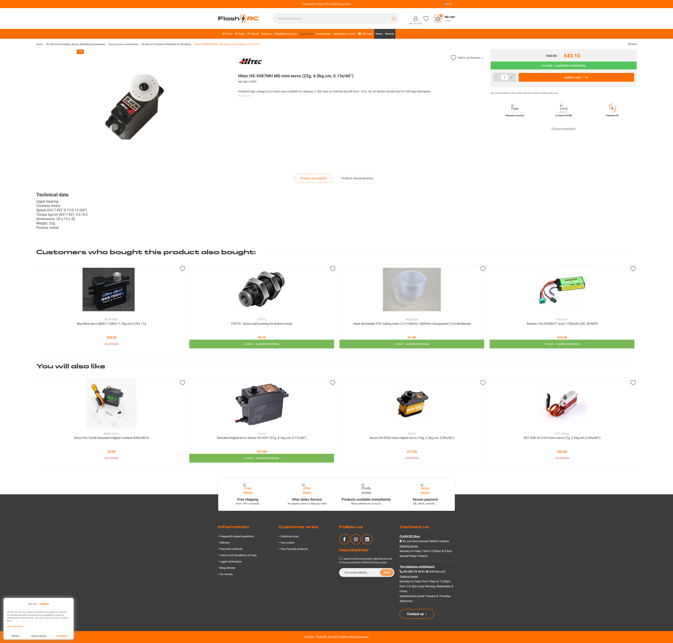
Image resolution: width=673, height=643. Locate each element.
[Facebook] (344, 539)
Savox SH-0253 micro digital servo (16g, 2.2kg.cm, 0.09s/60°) (411, 438)
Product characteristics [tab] (357, 178)
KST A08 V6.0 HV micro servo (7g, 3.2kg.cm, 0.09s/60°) (562, 438)
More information (15, 626)
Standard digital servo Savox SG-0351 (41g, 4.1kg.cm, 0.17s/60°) (262, 438)
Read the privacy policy (374, 562)
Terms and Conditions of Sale (238, 555)
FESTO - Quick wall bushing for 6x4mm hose (261, 323)
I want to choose (38, 636)
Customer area (289, 536)
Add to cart (573, 77)
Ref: (240, 81)
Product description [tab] (313, 178)
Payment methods (231, 549)
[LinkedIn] (367, 539)
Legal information (231, 561)
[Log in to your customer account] (415, 18)
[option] (111, 309)
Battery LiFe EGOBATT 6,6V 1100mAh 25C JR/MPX (562, 323)
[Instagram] (356, 539)
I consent (62, 636)
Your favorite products (294, 549)
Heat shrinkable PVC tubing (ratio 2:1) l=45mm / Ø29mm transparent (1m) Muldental (412, 323)
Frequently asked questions (237, 536)
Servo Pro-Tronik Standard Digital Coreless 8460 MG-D (111, 438)
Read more (244, 95)
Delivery (225, 542)
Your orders (287, 542)
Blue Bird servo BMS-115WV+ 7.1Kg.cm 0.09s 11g (111, 323)
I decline (15, 636)
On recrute (226, 574)
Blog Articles (227, 568)
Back (634, 44)
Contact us (415, 614)
